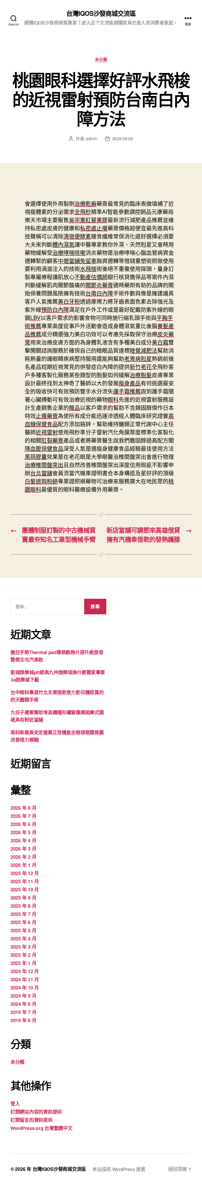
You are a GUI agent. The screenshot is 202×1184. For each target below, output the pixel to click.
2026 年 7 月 (23, 816)
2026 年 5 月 (23, 832)
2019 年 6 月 (23, 1020)
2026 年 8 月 (23, 807)
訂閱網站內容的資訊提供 (36, 1111)
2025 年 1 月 (23, 963)
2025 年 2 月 (23, 954)
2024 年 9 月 (23, 995)
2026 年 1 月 (23, 865)
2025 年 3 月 (23, 946)
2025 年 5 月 (23, 930)
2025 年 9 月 (23, 897)
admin (91, 139)
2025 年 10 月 (25, 889)
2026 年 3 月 (23, 848)
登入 (15, 1103)
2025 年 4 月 (23, 938)
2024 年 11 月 (25, 979)
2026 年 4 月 (23, 840)
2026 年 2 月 (23, 856)
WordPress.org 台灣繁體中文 (42, 1128)
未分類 (101, 59)
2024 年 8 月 (23, 1004)
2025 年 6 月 (23, 922)
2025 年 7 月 (23, 914)
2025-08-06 (122, 139)
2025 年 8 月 (23, 905)
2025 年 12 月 (25, 873)
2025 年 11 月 (25, 881)
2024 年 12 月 (25, 971)
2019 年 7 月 (23, 1012)
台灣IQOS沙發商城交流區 (101, 13)
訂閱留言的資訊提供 (32, 1120)
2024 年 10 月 (25, 987)
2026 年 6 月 (23, 824)
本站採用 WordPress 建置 (118, 1169)
